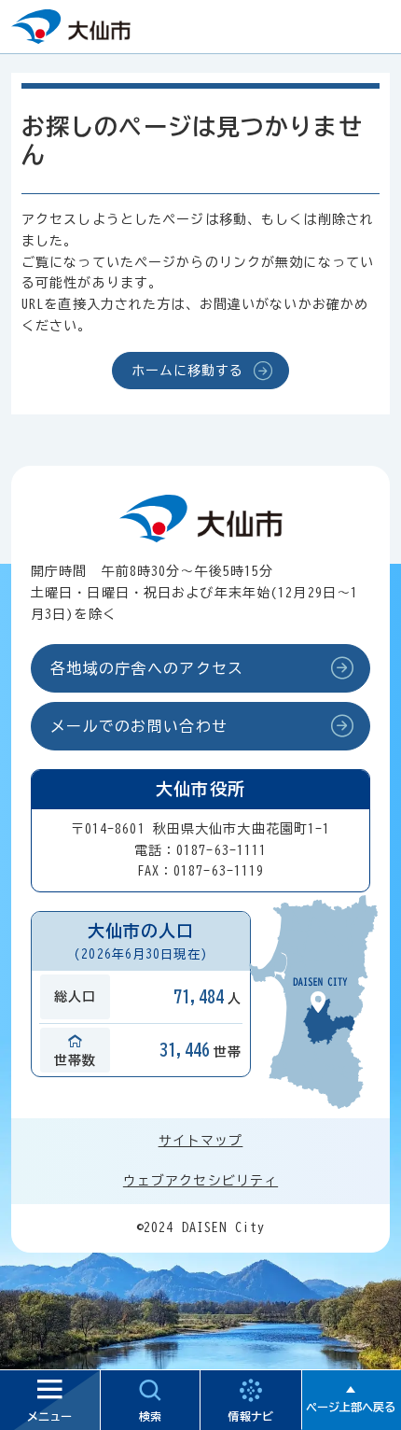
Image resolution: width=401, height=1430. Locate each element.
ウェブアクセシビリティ (200, 1180)
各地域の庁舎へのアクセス (146, 668)
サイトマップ (201, 1140)
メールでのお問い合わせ (139, 726)
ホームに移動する (187, 370)
